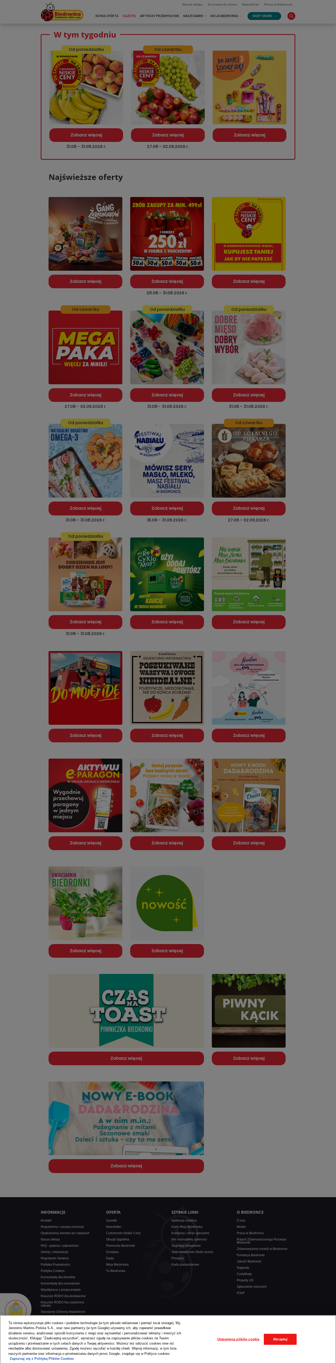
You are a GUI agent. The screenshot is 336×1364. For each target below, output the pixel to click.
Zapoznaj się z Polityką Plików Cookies (42, 1359)
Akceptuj (280, 1339)
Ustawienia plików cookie (238, 1339)
